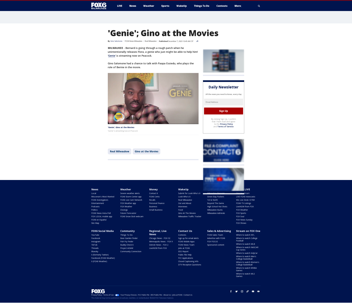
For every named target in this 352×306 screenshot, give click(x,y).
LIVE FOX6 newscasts (245, 196)
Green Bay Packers (215, 196)
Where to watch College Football (246, 239)
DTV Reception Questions (189, 264)
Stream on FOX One (248, 231)
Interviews (182, 206)
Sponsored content (215, 244)
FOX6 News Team (186, 244)
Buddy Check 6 (127, 244)
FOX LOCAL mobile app (101, 216)
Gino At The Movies (187, 213)
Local (93, 193)
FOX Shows (241, 223)
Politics (94, 209)
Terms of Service (225, 126)
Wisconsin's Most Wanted (102, 196)
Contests (182, 235)
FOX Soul (240, 216)
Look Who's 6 (184, 196)
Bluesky (94, 251)
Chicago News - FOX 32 (159, 238)
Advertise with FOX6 (216, 238)
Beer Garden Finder (129, 238)
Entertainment (97, 203)
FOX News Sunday (244, 219)
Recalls (152, 200)
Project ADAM (126, 248)
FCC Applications (185, 258)
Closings (124, 209)
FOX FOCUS (212, 241)
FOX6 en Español (98, 219)
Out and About (184, 203)
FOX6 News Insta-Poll (101, 213)
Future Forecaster (128, 213)
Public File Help (185, 254)
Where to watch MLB (245, 244)
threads (247, 291)
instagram (242, 291)
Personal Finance (156, 203)
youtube (253, 291)
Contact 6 (153, 193)
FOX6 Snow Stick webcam (131, 216)
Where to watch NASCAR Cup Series (247, 248)
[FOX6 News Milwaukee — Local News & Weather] (100, 6)
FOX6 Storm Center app (130, 196)
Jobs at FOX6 (184, 248)
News (94, 189)
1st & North (212, 200)
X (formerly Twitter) (100, 254)
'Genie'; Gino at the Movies (121, 127)
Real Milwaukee (151, 41)
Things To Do (126, 235)
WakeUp (183, 189)
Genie (111, 55)
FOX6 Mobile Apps (186, 241)
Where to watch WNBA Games (246, 269)
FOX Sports (241, 213)
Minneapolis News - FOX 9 (161, 241)
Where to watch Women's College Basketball (247, 263)
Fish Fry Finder (126, 241)
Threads (95, 248)
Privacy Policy (226, 124)
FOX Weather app (128, 203)
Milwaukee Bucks (215, 209)
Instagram (95, 241)
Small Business (156, 209)
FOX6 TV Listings (243, 203)
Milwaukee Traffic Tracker (189, 216)
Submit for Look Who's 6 (189, 193)
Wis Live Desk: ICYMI (245, 200)
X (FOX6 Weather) (99, 261)
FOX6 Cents (154, 196)
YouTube (95, 235)
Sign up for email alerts (188, 238)
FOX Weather (126, 206)
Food (180, 209)
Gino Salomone (116, 41)
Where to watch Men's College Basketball (246, 257)
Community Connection (130, 251)
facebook (231, 291)
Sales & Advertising (219, 231)
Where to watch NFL (245, 235)
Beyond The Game (215, 203)
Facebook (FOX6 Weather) (103, 258)
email (258, 291)
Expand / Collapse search (259, 6)
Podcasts (95, 206)
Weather (125, 189)
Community (127, 231)
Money (153, 189)
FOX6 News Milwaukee (133, 41)
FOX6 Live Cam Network (131, 200)
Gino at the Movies (146, 151)
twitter (236, 291)
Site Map (95, 223)
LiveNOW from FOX (245, 206)
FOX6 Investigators (99, 200)
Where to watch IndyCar (247, 253)
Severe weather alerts (130, 193)
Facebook (95, 238)
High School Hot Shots (217, 206)
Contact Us (185, 231)
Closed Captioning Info (188, 261)
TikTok (94, 244)
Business (153, 206)
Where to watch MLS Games (245, 274)
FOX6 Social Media (102, 231)
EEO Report (183, 251)
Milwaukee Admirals (216, 213)
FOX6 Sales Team (215, 235)
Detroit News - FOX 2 (158, 244)
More (238, 5)
